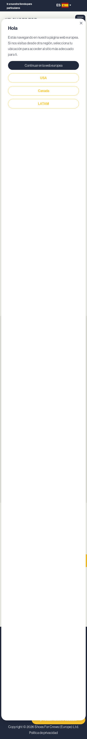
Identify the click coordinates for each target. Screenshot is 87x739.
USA (43, 78)
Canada (43, 91)
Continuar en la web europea (44, 65)
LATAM (43, 104)
